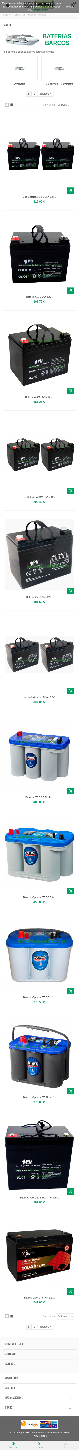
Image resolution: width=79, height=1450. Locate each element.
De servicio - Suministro (59, 83)
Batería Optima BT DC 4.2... (39, 997)
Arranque (19, 83)
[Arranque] (20, 68)
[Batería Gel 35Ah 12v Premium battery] (39, 254)
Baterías (32, 15)
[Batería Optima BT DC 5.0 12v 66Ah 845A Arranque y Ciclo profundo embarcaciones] (39, 854)
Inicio (5, 15)
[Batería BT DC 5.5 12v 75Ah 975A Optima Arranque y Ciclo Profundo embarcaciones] (39, 754)
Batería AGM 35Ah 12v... (39, 397)
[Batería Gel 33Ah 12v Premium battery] (39, 554)
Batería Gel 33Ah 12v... (39, 597)
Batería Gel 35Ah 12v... (39, 296)
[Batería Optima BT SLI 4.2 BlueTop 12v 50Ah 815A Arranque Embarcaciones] (39, 1054)
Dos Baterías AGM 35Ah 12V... (39, 497)
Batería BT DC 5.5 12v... (39, 797)
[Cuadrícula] (7, 105)
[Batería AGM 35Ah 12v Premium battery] (39, 354)
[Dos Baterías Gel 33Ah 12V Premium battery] (39, 654)
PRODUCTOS (18, 15)
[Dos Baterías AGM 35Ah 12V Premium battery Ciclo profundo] (39, 454)
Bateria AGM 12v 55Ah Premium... (40, 1197)
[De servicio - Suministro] (59, 68)
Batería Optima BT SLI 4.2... (39, 1097)
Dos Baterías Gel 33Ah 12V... (40, 697)
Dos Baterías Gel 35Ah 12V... (40, 196)
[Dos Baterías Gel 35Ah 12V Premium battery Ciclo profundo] (39, 154)
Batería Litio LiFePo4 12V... (39, 1297)
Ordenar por (49, 104)
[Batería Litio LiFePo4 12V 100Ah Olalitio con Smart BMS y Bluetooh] (39, 1255)
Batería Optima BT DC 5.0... (39, 897)
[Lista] (12, 105)
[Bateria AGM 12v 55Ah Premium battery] (39, 1155)
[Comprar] (70, 190)
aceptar (70, 6)
